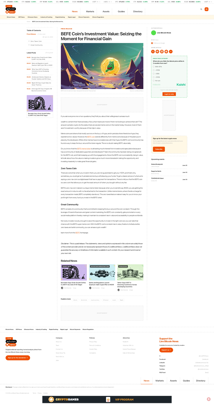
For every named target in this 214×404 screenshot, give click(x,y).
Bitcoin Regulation (98, 17)
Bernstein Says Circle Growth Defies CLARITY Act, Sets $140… (42, 58)
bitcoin (75, 300)
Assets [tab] (106, 11)
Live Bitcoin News (164, 33)
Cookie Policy (93, 349)
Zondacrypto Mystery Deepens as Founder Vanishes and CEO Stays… (41, 78)
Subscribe (158, 149)
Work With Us (60, 356)
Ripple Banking (60, 17)
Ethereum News (32, 17)
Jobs (57, 360)
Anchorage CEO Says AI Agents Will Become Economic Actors (42, 90)
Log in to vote (169, 94)
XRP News (21, 17)
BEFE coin (91, 137)
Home (28, 21)
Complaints (92, 353)
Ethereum (106, 300)
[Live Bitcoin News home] (11, 9)
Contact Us (59, 349)
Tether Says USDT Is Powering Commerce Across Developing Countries (40, 71)
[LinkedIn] (162, 51)
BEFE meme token (84, 148)
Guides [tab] (121, 11)
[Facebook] (157, 51)
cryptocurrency (95, 300)
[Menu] (206, 9)
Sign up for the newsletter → (18, 358)
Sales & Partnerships (129, 353)
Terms (34, 393)
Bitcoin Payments (84, 17)
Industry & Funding (46, 17)
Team (57, 345)
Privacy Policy (93, 342)
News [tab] (75, 11)
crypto (114, 300)
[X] (153, 51)
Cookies (45, 393)
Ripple (121, 300)
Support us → (166, 350)
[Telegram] (166, 51)
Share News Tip (60, 353)
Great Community (37, 45)
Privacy (40, 393)
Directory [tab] (137, 11)
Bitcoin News (11, 17)
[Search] (201, 9)
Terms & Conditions (95, 345)
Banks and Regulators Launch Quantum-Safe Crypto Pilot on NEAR (42, 64)
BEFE (78, 233)
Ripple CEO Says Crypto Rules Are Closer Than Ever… (41, 84)
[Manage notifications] (209, 399)
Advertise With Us (128, 345)
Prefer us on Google (158, 43)
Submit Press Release (129, 349)
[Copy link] (171, 51)
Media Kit (125, 342)
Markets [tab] (90, 11)
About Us (58, 342)
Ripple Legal (72, 17)
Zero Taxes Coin (36, 41)
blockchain (84, 300)
